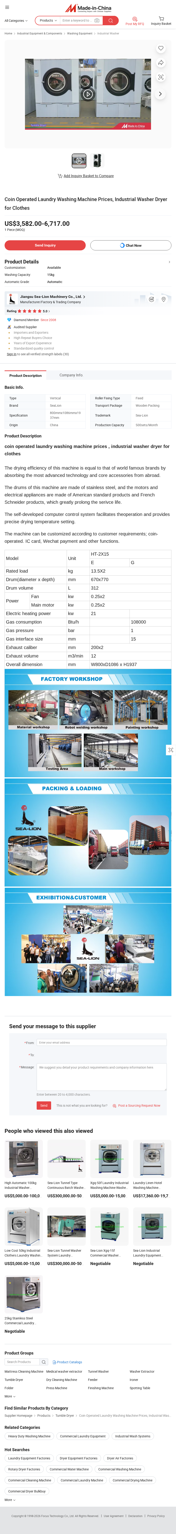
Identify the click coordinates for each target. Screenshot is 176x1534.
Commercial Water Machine (69, 1469)
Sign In (11, 354)
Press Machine (56, 1388)
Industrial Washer (108, 33)
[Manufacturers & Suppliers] (88, 7)
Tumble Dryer (14, 1379)
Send (43, 1105)
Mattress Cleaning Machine (24, 1371)
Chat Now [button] (134, 245)
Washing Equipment (79, 33)
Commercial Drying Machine (132, 1480)
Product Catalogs (69, 1362)
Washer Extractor (142, 1371)
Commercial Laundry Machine (82, 1480)
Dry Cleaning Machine (61, 1379)
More (9, 1500)
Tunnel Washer (98, 1371)
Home (8, 33)
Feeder (93, 1379)
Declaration (135, 1516)
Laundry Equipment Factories (29, 1458)
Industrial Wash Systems (132, 1436)
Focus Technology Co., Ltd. (58, 1516)
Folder (9, 1388)
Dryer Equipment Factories (78, 1458)
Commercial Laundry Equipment (83, 1436)
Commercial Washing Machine (119, 1469)
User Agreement (114, 1516)
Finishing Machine (101, 1388)
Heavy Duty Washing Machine (29, 1436)
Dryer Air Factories (120, 1458)
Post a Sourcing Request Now (136, 1105)
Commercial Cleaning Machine (29, 1480)
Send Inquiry (45, 245)
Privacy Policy (156, 1516)
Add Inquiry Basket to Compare (89, 175)
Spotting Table (140, 1388)
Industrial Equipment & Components (39, 33)
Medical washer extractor (64, 1371)
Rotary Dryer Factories (24, 1469)
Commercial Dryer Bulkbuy (27, 1491)
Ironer (134, 1379)
